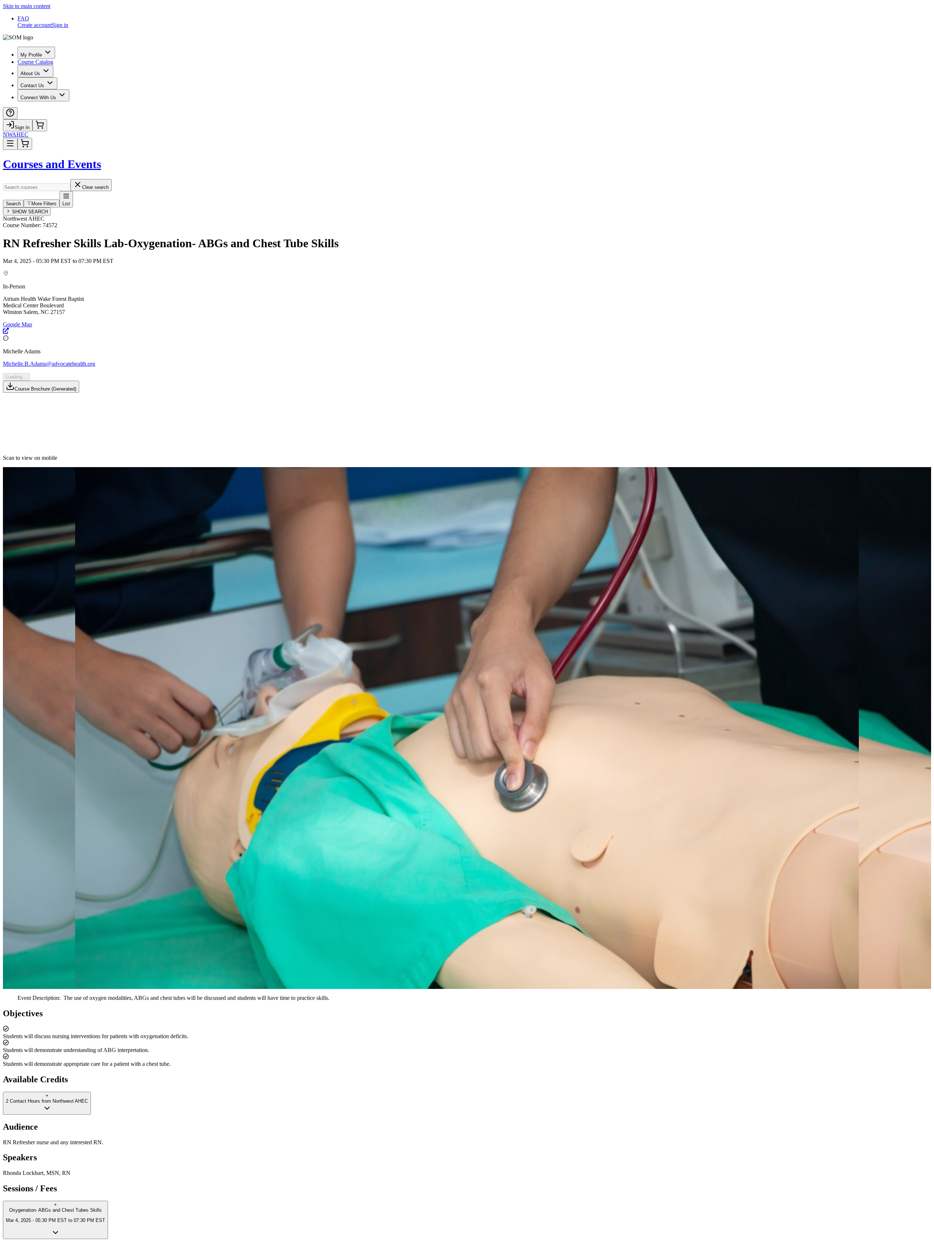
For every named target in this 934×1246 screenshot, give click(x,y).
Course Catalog (35, 62)
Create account (35, 25)
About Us (30, 73)
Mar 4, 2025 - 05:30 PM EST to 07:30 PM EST (58, 261)
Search (13, 203)
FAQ (23, 18)
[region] (467, 1038)
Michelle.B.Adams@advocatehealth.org (49, 364)
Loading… (16, 377)
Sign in (60, 25)
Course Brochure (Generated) (45, 389)
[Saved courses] (39, 125)
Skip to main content (26, 6)
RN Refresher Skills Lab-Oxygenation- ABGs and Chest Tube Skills (171, 243)
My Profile (31, 55)
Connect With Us (38, 97)
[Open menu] (10, 144)
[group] (467, 302)
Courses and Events (52, 164)
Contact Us (32, 85)
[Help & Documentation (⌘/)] (10, 113)
